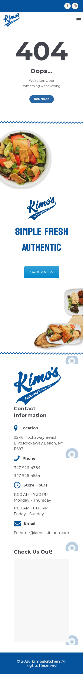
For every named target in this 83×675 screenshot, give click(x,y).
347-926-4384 (27, 467)
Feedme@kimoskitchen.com (41, 532)
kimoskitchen (46, 661)
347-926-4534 (27, 475)
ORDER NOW (41, 272)
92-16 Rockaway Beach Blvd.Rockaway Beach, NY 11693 (38, 443)
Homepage (41, 99)
